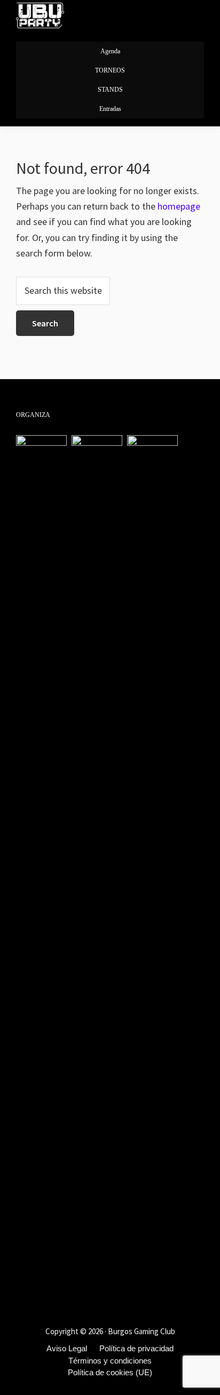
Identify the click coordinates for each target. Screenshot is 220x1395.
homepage (179, 206)
